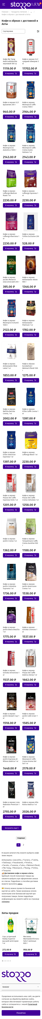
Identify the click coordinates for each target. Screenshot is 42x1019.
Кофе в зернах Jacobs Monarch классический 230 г (11, 279)
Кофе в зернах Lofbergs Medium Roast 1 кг (10, 193)
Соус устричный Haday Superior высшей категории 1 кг (10, 940)
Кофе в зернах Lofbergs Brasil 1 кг (30, 453)
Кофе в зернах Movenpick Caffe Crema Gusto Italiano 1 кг (29, 148)
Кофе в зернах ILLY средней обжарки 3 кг (30, 61)
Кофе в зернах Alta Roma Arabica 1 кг (30, 803)
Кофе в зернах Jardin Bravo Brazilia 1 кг (11, 629)
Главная (5, 12)
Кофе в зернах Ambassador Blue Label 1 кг (10, 366)
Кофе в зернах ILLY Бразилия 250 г (11, 103)
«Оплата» (6, 902)
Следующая (21, 838)
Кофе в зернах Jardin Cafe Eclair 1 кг (30, 716)
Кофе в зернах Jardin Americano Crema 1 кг (29, 586)
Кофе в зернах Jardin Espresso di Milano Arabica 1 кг (10, 759)
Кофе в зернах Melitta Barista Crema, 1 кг (9, 411)
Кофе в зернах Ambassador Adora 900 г (30, 279)
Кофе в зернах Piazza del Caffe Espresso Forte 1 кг (10, 497)
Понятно (21, 1013)
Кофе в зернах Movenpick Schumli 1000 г (11, 322)
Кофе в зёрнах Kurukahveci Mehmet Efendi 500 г (30, 367)
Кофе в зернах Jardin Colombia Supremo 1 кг (9, 586)
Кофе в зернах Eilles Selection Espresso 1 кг (9, 454)
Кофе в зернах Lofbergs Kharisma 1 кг (11, 236)
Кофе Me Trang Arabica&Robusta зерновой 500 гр (10, 61)
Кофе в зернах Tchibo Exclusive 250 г (30, 236)
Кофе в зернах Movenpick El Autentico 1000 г (9, 147)
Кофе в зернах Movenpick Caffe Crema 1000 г (29, 104)
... (31, 12)
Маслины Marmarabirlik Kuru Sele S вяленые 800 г (31, 940)
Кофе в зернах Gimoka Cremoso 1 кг (29, 629)
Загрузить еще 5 (11, 828)
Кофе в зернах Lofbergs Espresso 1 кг (30, 193)
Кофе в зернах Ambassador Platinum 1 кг (28, 322)
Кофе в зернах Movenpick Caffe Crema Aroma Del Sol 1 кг (29, 760)
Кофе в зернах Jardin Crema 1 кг (10, 540)
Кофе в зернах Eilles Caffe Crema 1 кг (30, 411)
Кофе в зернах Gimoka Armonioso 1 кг (11, 672)
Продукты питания (19, 12)
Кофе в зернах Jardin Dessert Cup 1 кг (11, 716)
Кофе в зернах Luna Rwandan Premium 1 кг (11, 804)
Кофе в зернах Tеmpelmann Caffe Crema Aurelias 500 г (30, 542)
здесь (20, 884)
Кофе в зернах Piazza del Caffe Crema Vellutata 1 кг (30, 497)
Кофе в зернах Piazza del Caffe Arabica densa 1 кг (29, 672)
